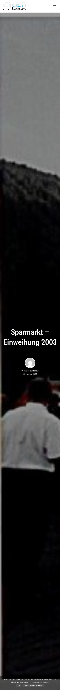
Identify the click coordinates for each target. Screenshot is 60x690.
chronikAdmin (32, 371)
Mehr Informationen (33, 686)
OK (18, 686)
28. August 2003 (30, 374)
